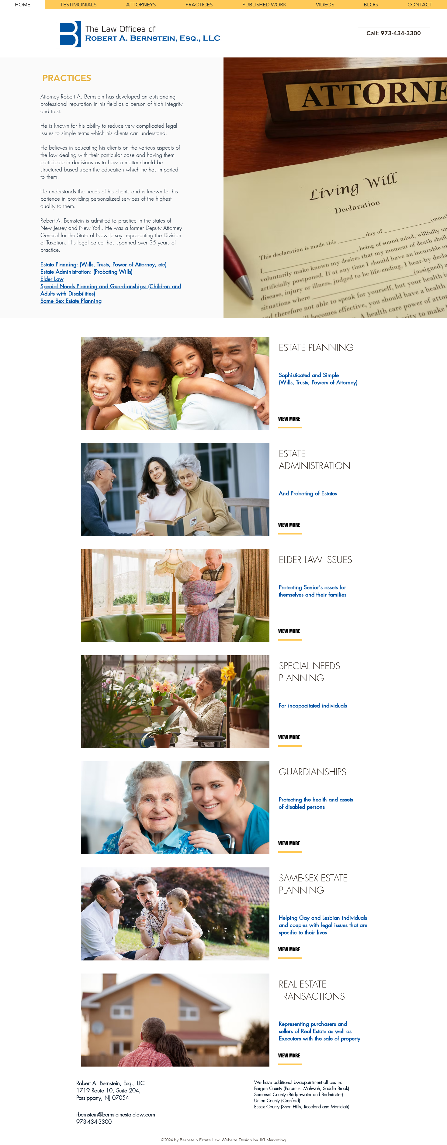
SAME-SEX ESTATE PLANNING (313, 884)
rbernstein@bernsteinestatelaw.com (115, 1114)
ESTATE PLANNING (316, 347)
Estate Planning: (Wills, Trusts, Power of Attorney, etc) (103, 264)
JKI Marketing (272, 1140)
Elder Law (52, 278)
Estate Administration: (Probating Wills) (86, 271)
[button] (298, 419)
